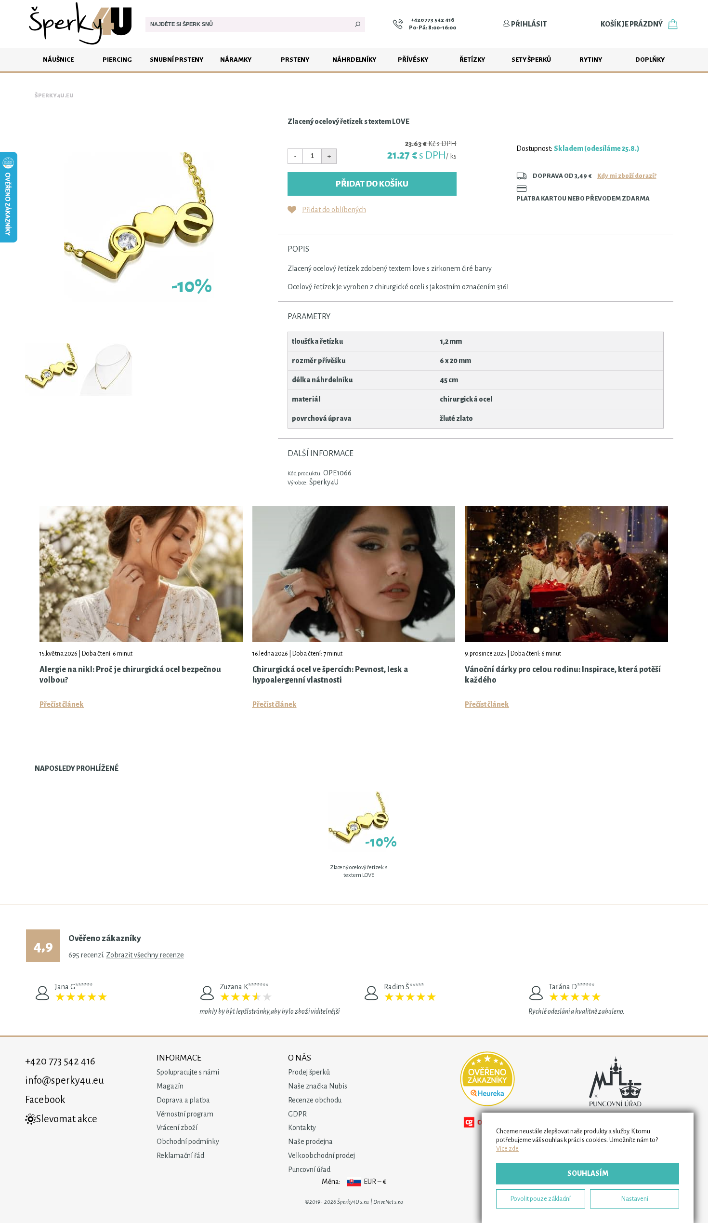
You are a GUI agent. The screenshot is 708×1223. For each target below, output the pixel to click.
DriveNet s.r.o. (388, 1202)
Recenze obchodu (314, 1100)
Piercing (117, 59)
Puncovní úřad (309, 1169)
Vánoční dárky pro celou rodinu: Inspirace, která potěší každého (563, 675)
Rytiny (590, 59)
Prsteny (295, 59)
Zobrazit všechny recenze (145, 955)
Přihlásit (528, 24)
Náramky (235, 59)
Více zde (507, 1148)
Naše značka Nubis (317, 1086)
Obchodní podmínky (188, 1141)
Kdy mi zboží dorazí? (626, 175)
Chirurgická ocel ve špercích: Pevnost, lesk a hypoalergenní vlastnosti (330, 675)
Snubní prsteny (176, 59)
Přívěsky (413, 59)
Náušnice (58, 59)
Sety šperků (531, 59)
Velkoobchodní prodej (321, 1155)
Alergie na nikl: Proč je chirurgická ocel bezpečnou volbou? (130, 675)
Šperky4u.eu (54, 96)
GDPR (297, 1114)
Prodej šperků (309, 1072)
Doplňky (650, 59)
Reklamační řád (180, 1155)
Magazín (170, 1086)
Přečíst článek (61, 704)
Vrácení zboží (177, 1127)
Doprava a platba (183, 1100)
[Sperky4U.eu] (82, 46)
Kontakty (302, 1127)
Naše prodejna (310, 1141)
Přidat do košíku (372, 183)
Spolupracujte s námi (188, 1072)
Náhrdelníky (354, 59)
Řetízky (472, 59)
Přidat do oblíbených (334, 210)
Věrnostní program (185, 1114)
